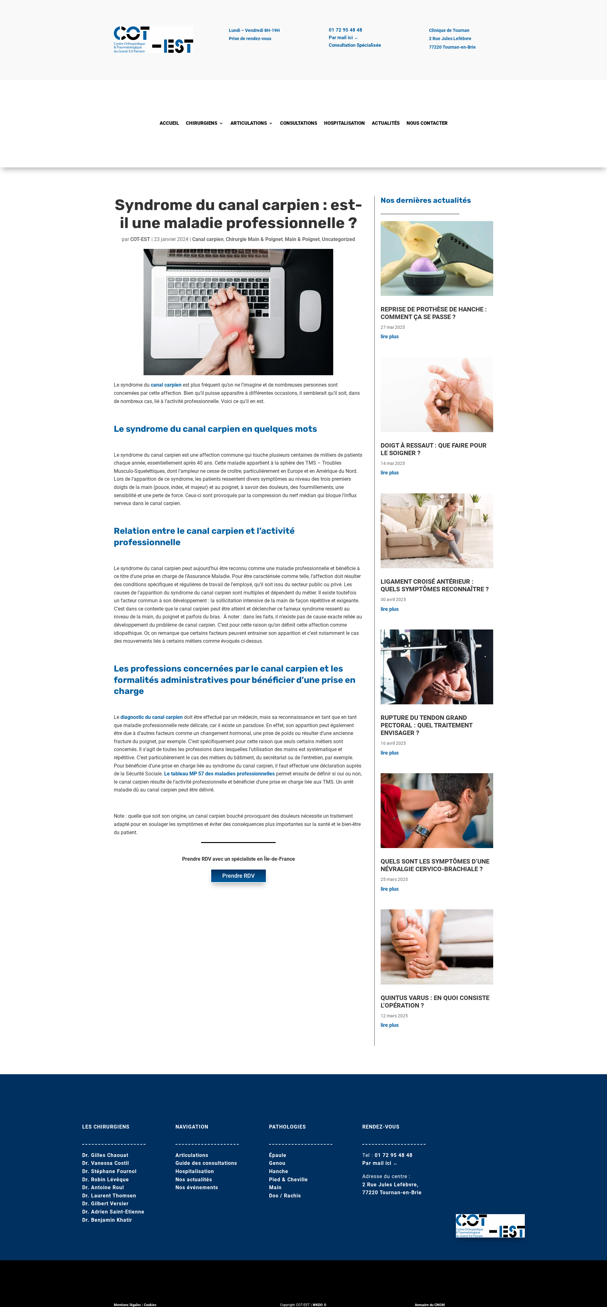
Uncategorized (338, 239)
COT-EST (140, 239)
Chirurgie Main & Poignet (254, 239)
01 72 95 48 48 (345, 30)
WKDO (318, 1305)
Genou (277, 1163)
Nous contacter (427, 123)
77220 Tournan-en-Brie (452, 47)
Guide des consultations (206, 1163)
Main (275, 1187)
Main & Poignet (302, 239)
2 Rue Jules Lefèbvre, (390, 1185)
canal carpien (166, 385)
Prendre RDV (238, 875)
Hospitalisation (344, 123)
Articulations (248, 123)
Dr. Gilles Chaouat (105, 1155)
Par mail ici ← (344, 37)
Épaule (277, 1155)
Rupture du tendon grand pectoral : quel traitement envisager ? (426, 725)
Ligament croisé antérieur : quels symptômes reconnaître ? (435, 585)
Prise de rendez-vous (250, 38)
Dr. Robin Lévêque (105, 1180)
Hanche (278, 1171)
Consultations (298, 123)
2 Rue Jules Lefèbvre (450, 38)
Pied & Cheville (288, 1180)
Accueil (169, 123)
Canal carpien (208, 239)
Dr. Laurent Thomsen (109, 1196)
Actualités (386, 123)
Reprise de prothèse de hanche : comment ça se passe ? (434, 313)
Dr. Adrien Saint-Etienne (113, 1212)
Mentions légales (127, 1305)
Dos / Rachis (285, 1196)
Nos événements (196, 1187)
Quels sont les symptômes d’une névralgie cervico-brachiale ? (435, 865)
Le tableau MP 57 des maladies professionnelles (219, 774)
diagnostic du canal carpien (151, 717)
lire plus (390, 337)
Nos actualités (193, 1180)
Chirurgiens (201, 123)
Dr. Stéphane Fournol (109, 1171)
